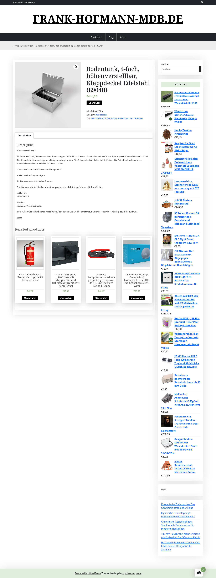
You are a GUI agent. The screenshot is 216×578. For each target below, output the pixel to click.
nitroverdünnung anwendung (115, 118)
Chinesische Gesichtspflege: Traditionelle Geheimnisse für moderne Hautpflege (177, 525)
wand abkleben (136, 118)
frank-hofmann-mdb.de (108, 18)
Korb (122, 37)
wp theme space (132, 573)
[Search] (200, 69)
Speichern (96, 37)
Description (24, 135)
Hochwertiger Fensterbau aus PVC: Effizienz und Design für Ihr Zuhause (180, 546)
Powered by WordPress (88, 573)
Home (16, 45)
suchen (165, 64)
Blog (110, 37)
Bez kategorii (27, 45)
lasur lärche (96, 118)
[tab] (24, 135)
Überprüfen (94, 102)
